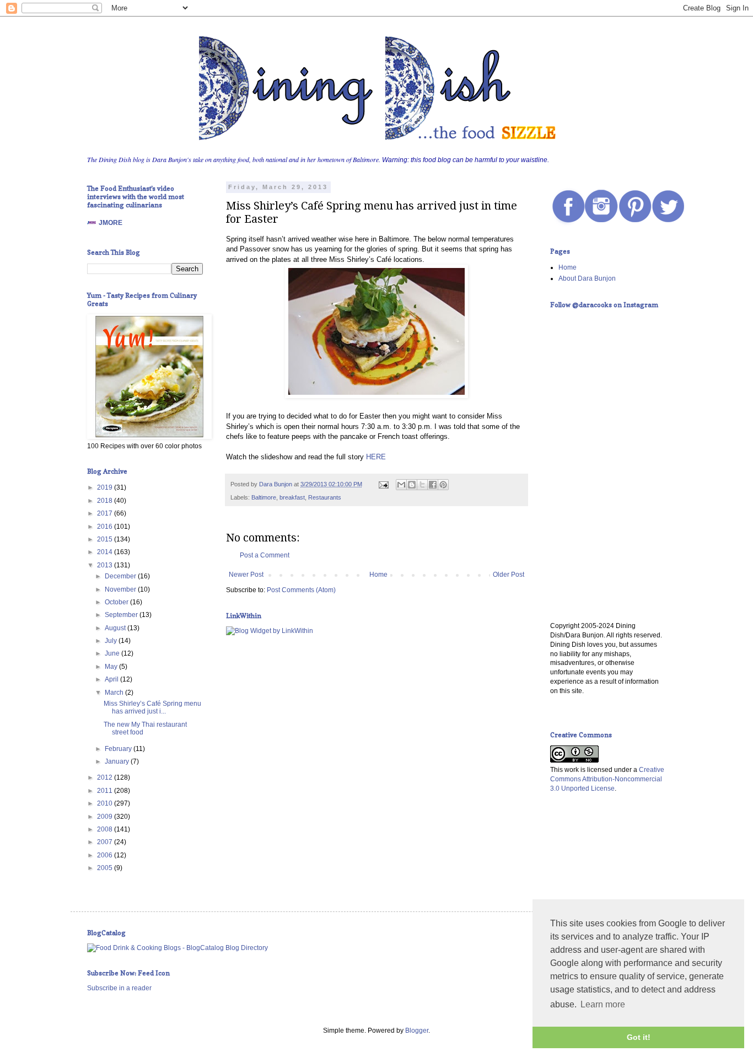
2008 (105, 829)
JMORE (110, 223)
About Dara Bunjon (587, 278)
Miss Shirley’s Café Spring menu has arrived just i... (152, 707)
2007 (105, 842)
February (119, 749)
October (117, 602)
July (112, 641)
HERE (376, 457)
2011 (105, 791)
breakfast (292, 497)
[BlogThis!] (411, 484)
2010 (105, 803)
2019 (105, 487)
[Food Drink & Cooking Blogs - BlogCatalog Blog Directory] (177, 948)
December (121, 576)
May (112, 666)
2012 (105, 777)
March (115, 692)
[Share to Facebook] (432, 484)
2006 (105, 855)
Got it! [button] (638, 1037)
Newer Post (246, 574)
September (122, 615)
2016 (105, 526)
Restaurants (324, 497)
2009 (105, 816)
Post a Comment (264, 555)
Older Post (508, 574)
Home (378, 574)
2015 (105, 539)
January (118, 761)
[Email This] (401, 484)
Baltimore (263, 497)
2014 (105, 552)
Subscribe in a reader (119, 988)
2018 (105, 501)
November (121, 589)
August (116, 628)
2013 (105, 565)
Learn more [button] (602, 1004)
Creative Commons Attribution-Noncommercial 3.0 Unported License (607, 779)
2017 (105, 513)
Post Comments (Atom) (301, 590)
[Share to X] (422, 484)
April (112, 679)
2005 (105, 868)
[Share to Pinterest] (443, 484)
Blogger (416, 1030)
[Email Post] (383, 484)
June (113, 653)
